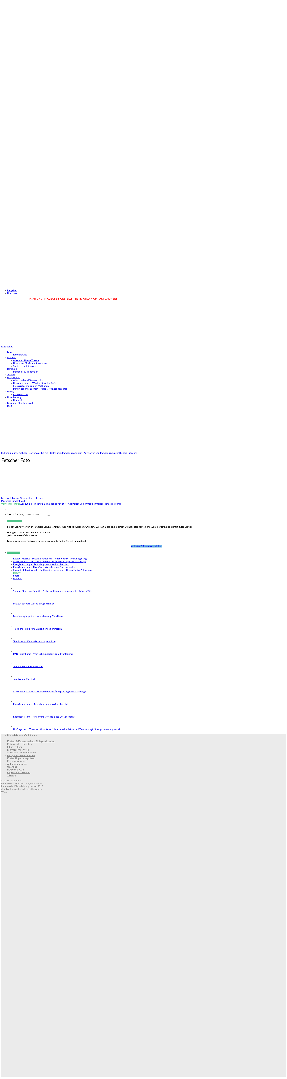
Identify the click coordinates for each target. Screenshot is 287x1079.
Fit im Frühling (14, 747)
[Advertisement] (143, 323)
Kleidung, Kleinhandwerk (20, 403)
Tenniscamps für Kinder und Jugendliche (34, 641)
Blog (9, 406)
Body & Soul (13, 377)
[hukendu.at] (143, 285)
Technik (11, 374)
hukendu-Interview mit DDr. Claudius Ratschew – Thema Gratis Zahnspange (53, 570)
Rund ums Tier (20, 394)
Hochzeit (18, 400)
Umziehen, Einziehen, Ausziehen (30, 363)
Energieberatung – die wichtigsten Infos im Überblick (41, 564)
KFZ (9, 352)
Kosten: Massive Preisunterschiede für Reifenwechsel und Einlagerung (50, 559)
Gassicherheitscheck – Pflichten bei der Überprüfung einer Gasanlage (49, 561)
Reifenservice (20, 355)
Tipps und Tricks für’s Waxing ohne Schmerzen (37, 629)
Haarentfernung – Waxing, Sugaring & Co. (35, 383)
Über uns (12, 293)
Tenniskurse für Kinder (25, 679)
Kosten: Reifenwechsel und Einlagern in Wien (31, 741)
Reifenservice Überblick (19, 744)
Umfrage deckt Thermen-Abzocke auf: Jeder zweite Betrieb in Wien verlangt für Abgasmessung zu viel (66, 729)
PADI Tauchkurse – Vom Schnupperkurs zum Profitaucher (43, 654)
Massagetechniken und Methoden (31, 386)
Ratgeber (12, 290)
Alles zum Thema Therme (26, 360)
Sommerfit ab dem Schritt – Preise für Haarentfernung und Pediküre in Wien (53, 591)
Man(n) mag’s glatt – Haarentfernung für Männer (38, 616)
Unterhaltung (14, 397)
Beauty (16, 573)
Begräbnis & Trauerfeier (25, 372)
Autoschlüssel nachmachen (21, 752)
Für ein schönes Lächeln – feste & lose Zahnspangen (40, 389)
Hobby (10, 391)
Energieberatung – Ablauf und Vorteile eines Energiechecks (44, 567)
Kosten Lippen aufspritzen (21, 758)
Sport (16, 576)
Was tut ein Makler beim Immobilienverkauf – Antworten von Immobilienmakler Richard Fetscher (70, 504)
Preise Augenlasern (17, 761)
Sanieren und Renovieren (26, 366)
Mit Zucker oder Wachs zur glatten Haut (34, 604)
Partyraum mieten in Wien (21, 755)
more (41, 498)
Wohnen (11, 357)
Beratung (12, 369)
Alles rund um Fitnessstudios (28, 380)
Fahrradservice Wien (18, 750)
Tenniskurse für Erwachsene (28, 666)
